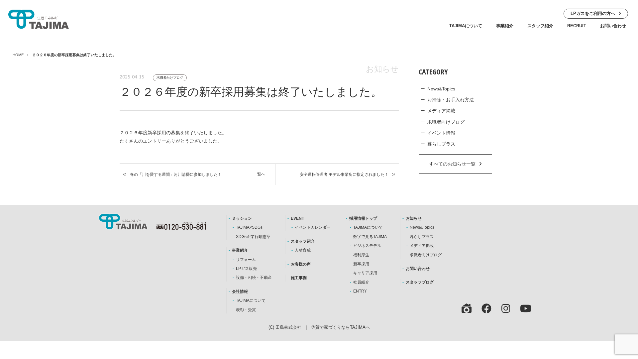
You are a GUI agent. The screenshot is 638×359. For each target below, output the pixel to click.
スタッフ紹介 (540, 25)
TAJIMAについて (465, 25)
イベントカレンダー (313, 227)
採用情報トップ (363, 218)
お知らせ (414, 218)
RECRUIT (576, 25)
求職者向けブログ (170, 77)
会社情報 (240, 291)
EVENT (297, 218)
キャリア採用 (365, 273)
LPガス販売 (246, 268)
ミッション (242, 218)
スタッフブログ (420, 282)
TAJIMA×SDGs (249, 227)
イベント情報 (441, 133)
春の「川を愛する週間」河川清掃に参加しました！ (176, 174)
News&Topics (441, 88)
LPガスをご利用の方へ (593, 13)
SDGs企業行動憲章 (253, 236)
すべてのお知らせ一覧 (452, 164)
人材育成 (303, 250)
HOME (18, 55)
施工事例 (299, 278)
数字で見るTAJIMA (370, 236)
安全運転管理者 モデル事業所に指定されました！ (344, 174)
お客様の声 (301, 264)
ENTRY (360, 291)
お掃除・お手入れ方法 (450, 99)
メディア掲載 (441, 110)
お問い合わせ (613, 25)
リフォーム (246, 259)
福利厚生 (361, 255)
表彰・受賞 (246, 309)
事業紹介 (504, 25)
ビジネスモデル (367, 245)
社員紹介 (361, 282)
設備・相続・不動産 (254, 277)
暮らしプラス (441, 144)
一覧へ (259, 174)
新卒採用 (361, 264)
